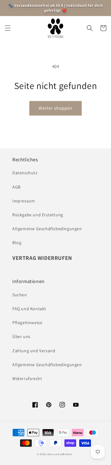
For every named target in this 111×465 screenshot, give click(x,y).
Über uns (21, 336)
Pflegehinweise (27, 322)
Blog (16, 242)
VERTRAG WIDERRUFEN (42, 257)
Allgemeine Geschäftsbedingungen (47, 228)
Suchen (19, 295)
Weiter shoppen (55, 108)
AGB (16, 187)
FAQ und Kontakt (29, 308)
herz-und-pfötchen (59, 454)
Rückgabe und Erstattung (37, 215)
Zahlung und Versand (33, 350)
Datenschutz (25, 172)
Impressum (23, 201)
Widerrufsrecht (27, 378)
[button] (7, 28)
